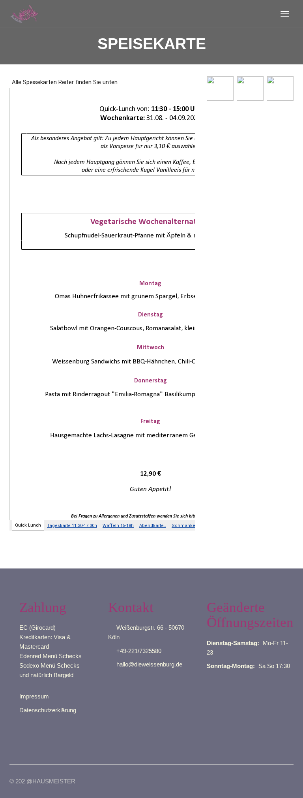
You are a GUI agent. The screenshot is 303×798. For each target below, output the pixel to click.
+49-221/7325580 (138, 650)
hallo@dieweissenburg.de (149, 664)
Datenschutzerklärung (47, 710)
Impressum (34, 696)
